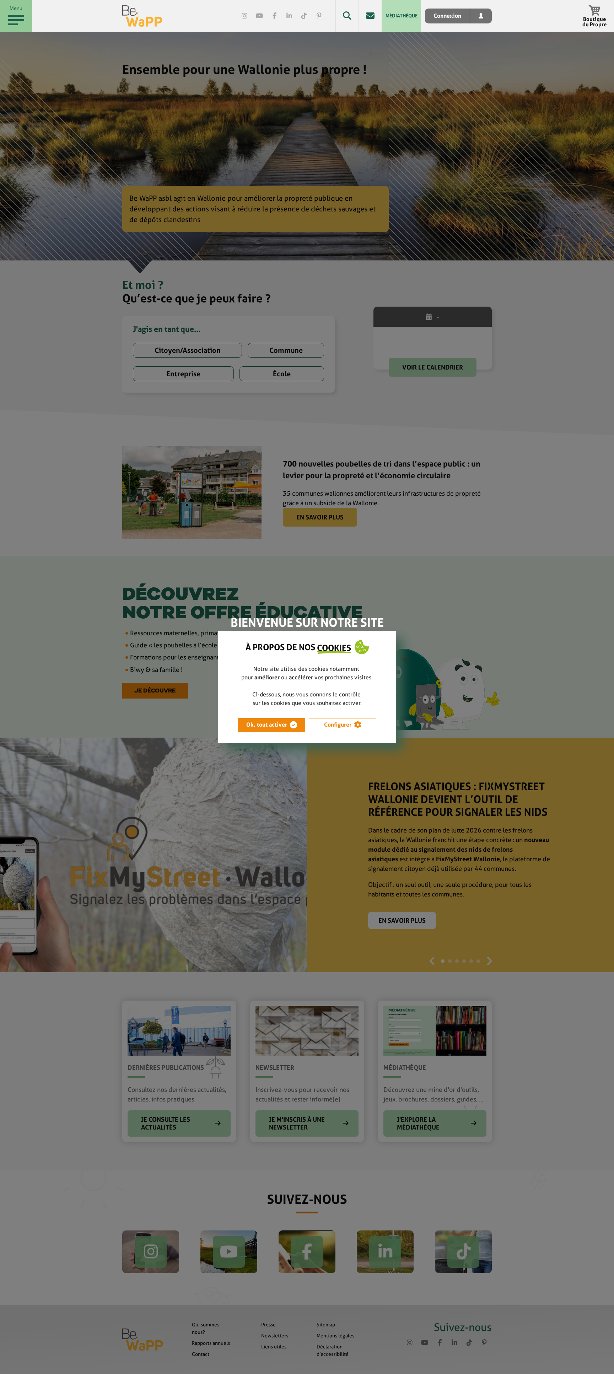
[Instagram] (244, 16)
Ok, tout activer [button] (266, 724)
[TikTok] (304, 16)
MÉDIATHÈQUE (402, 15)
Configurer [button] (337, 724)
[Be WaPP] (142, 16)
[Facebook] (274, 16)
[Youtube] (259, 16)
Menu (16, 8)
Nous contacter (370, 16)
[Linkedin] (289, 16)
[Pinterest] (319, 16)
